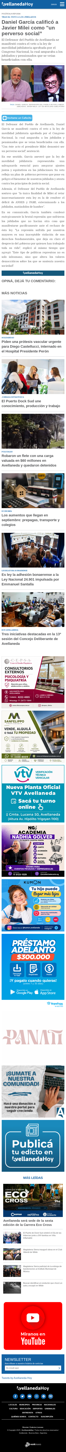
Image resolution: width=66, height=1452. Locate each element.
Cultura (13, 1409)
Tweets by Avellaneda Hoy (17, 1378)
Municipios (24, 1405)
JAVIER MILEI (32, 106)
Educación (25, 1409)
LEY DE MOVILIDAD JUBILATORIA (51, 106)
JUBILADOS (21, 106)
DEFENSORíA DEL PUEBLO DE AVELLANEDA (46, 104)
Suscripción (47, 1417)
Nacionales (50, 1405)
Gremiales (50, 1409)
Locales (12, 1405)
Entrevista (27, 1413)
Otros (39, 1413)
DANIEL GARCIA (21, 104)
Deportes (37, 1409)
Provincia (37, 1405)
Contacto (33, 1417)
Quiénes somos (18, 1417)
